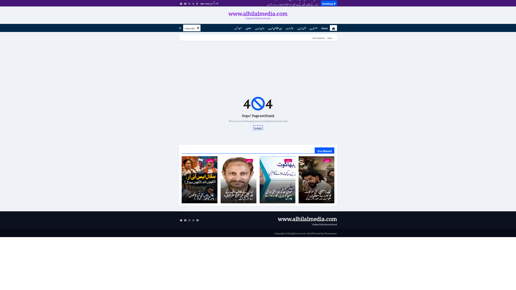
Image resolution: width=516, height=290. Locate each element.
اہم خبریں (314, 27)
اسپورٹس (238, 27)
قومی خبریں (302, 27)
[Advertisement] (258, 63)
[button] (180, 27)
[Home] (333, 28)
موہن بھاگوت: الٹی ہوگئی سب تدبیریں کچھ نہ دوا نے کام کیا (278, 194)
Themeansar (330, 233)
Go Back (258, 127)
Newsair (316, 233)
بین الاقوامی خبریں (275, 27)
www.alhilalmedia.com (258, 12)
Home (324, 27)
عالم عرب (290, 27)
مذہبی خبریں (259, 27)
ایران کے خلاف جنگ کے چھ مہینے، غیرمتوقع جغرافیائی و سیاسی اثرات (238, 194)
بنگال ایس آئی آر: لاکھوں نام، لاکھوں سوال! (201, 196)
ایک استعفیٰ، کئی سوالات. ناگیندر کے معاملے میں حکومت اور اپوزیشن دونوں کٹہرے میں (317, 196)
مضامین (248, 27)
